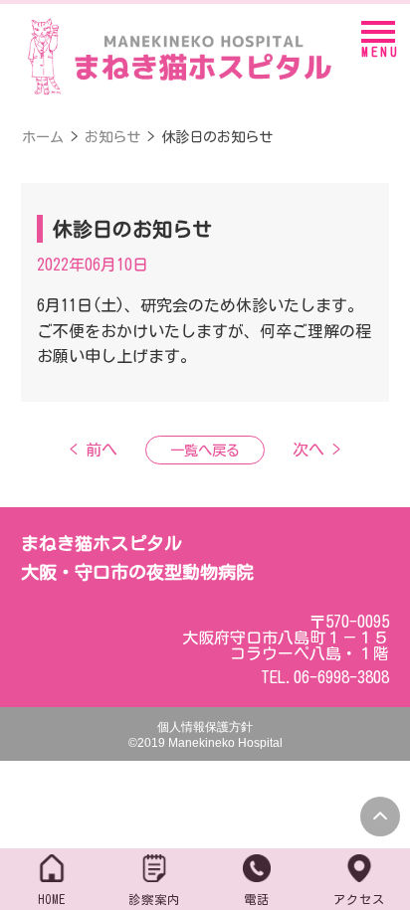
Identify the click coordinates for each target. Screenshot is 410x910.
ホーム (43, 136)
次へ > (316, 449)
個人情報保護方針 (205, 727)
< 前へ (93, 449)
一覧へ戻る (205, 450)
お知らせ (112, 136)
